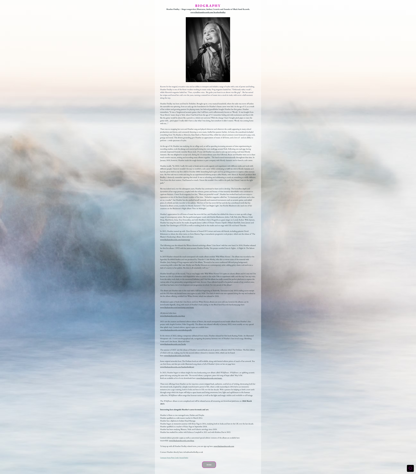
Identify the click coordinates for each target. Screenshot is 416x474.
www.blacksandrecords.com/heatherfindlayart (177, 367)
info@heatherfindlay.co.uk (193, 452)
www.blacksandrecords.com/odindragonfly (176, 330)
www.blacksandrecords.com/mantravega (175, 239)
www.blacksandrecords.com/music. (209, 378)
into (169, 389)
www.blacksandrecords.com (224, 446)
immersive (245, 386)
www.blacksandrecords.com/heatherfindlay (208, 12)
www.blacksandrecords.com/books (173, 344)
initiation (163, 389)
